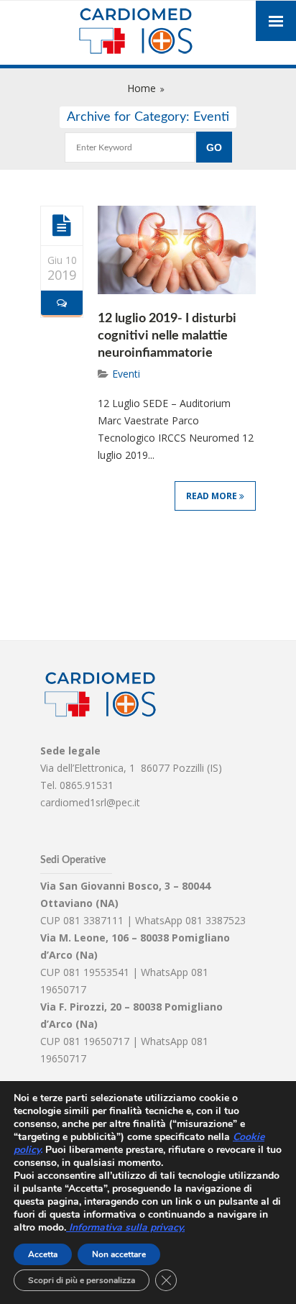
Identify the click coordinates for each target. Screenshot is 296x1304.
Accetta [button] (42, 1254)
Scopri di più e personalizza (81, 1280)
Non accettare (119, 1254)
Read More (212, 496)
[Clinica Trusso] (148, 33)
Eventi (126, 373)
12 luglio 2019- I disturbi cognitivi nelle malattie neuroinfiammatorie (167, 336)
